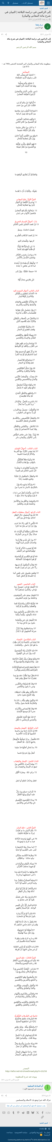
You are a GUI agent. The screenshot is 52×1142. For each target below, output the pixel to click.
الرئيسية (47, 1135)
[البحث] (3, 3)
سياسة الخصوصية (21, 1132)
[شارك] (6, 34)
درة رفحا (45, 19)
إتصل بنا (47, 1132)
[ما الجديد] (8, 3)
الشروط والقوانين (35, 1132)
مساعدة (10, 1132)
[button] (49, 1128)
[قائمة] (48, 3)
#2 (2, 1095)
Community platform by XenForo (29, 1140)
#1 (2, 34)
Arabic (42, 1129)
